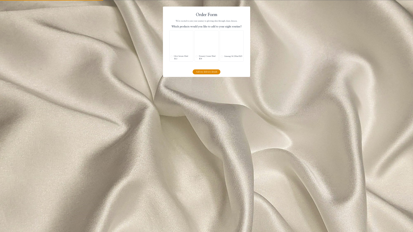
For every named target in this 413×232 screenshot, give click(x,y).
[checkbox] (181, 45)
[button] (181, 45)
